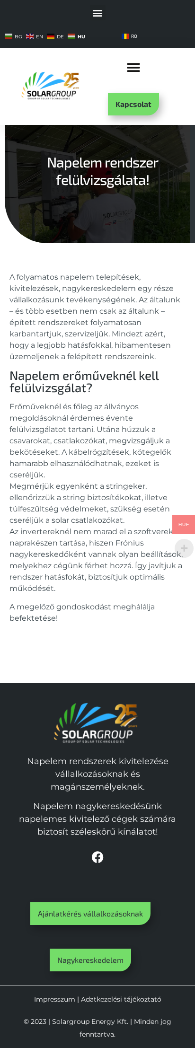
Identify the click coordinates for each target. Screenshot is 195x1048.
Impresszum (54, 999)
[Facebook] (97, 857)
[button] (98, 12)
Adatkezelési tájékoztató (121, 999)
